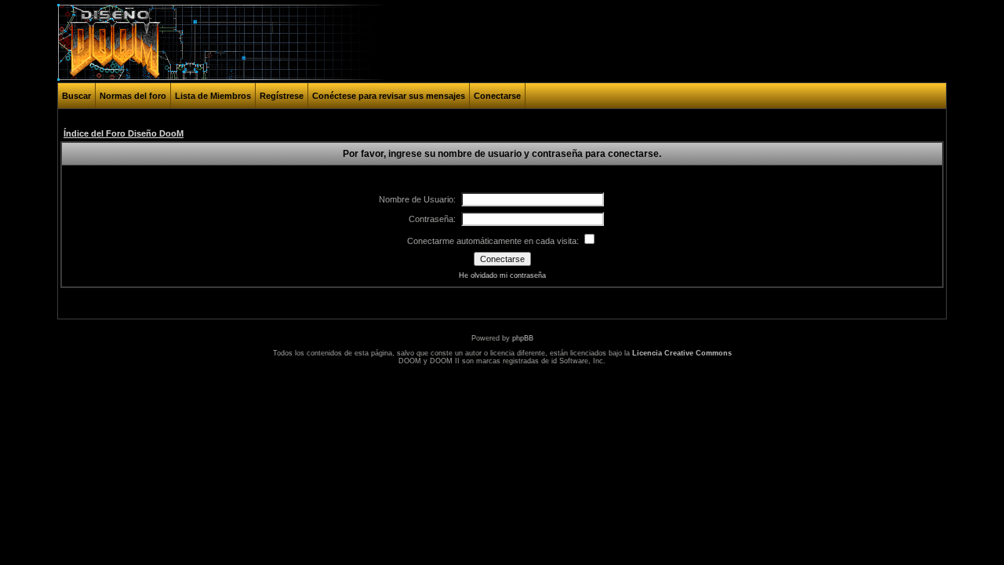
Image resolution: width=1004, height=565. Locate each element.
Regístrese (282, 95)
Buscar (76, 95)
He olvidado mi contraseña (502, 275)
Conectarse (497, 95)
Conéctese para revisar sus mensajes (388, 95)
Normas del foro (133, 95)
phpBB (522, 338)
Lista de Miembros (213, 95)
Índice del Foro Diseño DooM (124, 133)
